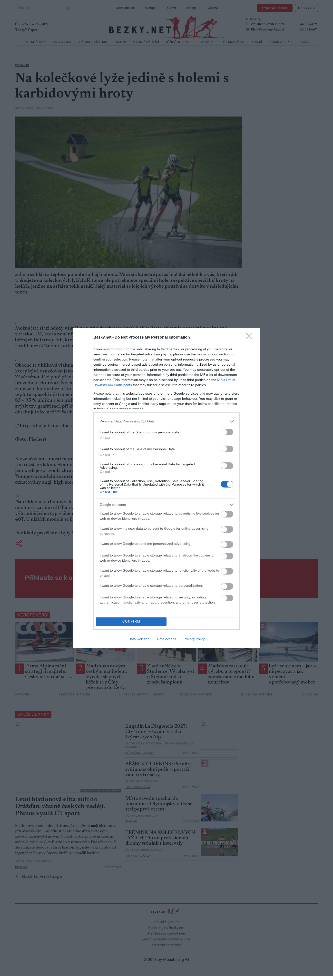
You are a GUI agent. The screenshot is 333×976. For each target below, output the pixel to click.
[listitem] (166, 421)
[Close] (250, 337)
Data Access (166, 639)
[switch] (227, 432)
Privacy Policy (194, 639)
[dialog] (166, 488)
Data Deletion (138, 639)
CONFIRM (131, 621)
